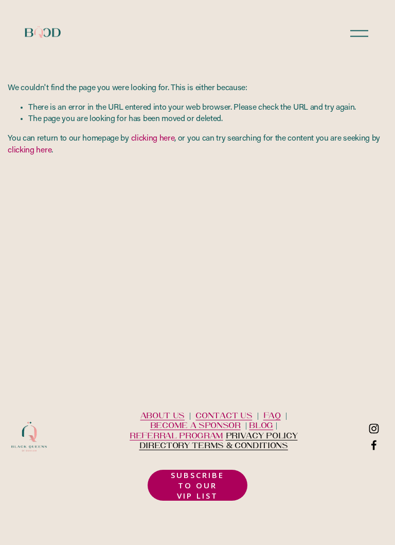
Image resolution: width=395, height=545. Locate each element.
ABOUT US (162, 415)
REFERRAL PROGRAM (176, 435)
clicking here (153, 138)
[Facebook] (374, 445)
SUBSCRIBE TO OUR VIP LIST (197, 485)
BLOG (261, 425)
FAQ (272, 415)
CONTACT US (223, 415)
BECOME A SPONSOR (195, 425)
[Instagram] (374, 428)
